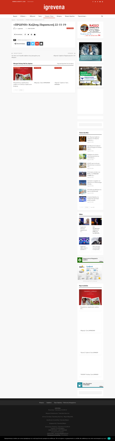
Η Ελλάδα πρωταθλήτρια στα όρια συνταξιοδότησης (94, 190)
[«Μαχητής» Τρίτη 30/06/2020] (43, 73)
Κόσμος (41, 402)
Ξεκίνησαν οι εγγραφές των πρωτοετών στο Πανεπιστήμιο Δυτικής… (94, 182)
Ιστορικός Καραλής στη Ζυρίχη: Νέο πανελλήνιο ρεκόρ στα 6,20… (93, 198)
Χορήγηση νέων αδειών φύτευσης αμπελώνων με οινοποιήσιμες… (93, 156)
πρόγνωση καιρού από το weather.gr (90, 281)
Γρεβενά (49, 402)
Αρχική (15, 16)
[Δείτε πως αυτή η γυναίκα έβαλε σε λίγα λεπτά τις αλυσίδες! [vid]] (96, 241)
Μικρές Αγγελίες (70, 16)
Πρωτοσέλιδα (70, 28)
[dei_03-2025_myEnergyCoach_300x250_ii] (90, 51)
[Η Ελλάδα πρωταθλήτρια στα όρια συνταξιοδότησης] (82, 191)
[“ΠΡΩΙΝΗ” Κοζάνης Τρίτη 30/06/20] (90, 365)
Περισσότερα (82, 16)
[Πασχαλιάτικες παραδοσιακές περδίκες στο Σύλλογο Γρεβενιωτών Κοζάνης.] (22, 73)
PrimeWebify (64, 435)
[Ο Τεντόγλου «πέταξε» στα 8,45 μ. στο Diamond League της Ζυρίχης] (82, 174)
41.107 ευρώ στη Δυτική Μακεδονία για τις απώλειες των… (94, 165)
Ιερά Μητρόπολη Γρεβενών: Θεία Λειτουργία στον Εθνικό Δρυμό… (94, 147)
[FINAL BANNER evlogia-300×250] (90, 76)
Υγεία (40, 16)
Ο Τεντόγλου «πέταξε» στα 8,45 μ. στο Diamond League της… (93, 173)
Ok (109, 438)
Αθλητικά (32, 16)
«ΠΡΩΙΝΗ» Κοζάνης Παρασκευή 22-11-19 (24, 40)
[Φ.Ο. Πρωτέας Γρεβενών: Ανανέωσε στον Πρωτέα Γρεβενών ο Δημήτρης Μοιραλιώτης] (82, 139)
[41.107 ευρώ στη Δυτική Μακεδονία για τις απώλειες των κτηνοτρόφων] (82, 165)
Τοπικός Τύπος (49, 16)
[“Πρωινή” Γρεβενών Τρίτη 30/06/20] (63, 73)
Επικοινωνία (30, 1)
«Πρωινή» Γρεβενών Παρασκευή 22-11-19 (64, 55)
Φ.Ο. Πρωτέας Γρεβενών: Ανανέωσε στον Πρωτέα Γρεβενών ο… (93, 138)
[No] (113, 438)
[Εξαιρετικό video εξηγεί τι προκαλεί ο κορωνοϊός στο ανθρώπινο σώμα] (84, 241)
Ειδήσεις (22, 16)
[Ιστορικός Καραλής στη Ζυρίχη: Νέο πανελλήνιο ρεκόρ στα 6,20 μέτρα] (82, 199)
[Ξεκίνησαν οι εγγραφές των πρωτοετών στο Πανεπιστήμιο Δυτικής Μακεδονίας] (82, 182)
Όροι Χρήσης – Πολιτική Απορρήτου (65, 402)
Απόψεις (59, 16)
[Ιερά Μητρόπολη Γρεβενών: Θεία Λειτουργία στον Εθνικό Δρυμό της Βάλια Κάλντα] (82, 147)
